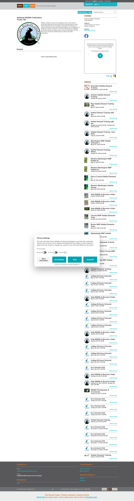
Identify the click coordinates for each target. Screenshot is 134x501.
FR (116, 489)
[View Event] (113, 91)
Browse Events (84, 471)
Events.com (91, 497)
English (95, 1)
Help (90, 12)
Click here (41, 497)
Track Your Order (85, 469)
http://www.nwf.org (89, 30)
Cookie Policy (57, 489)
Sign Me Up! (89, 4)
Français (108, 1)
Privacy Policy (47, 489)
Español (100, 1)
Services (82, 480)
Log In (96, 4)
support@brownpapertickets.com (27, 471)
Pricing (82, 478)
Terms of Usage (39, 489)
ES (113, 489)
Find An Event (83, 12)
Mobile (104, 489)
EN (110, 489)
